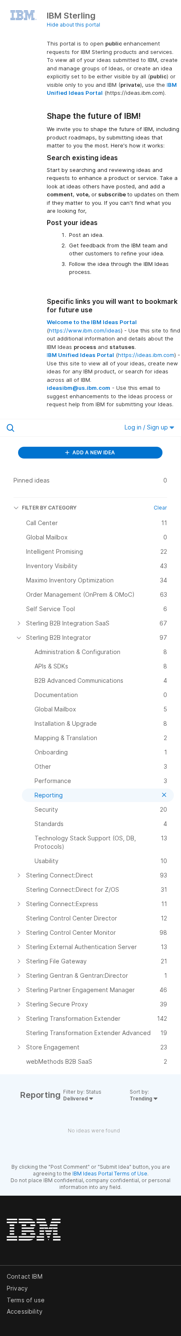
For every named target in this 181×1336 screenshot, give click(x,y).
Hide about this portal (73, 24)
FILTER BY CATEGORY (49, 507)
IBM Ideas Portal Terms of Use (109, 1173)
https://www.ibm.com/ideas (85, 330)
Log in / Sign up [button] (147, 427)
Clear (160, 507)
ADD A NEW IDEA (93, 452)
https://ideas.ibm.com (146, 354)
